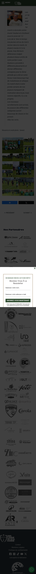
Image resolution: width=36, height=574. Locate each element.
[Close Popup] (35, 268)
